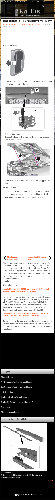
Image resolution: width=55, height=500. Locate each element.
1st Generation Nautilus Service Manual (16, 387)
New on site (5, 407)
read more (50, 480)
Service (22, 2)
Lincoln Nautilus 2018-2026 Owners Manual (17, 24)
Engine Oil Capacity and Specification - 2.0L (18, 402)
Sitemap (37, 2)
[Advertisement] (27, 35)
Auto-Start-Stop (7, 392)
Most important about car (11, 412)
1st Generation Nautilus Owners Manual (16, 382)
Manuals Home (7, 377)
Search (43, 2)
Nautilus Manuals (6, 2)
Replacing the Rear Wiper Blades (14, 397)
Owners (16, 2)
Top (32, 2)
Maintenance (36, 24)
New (28, 2)
